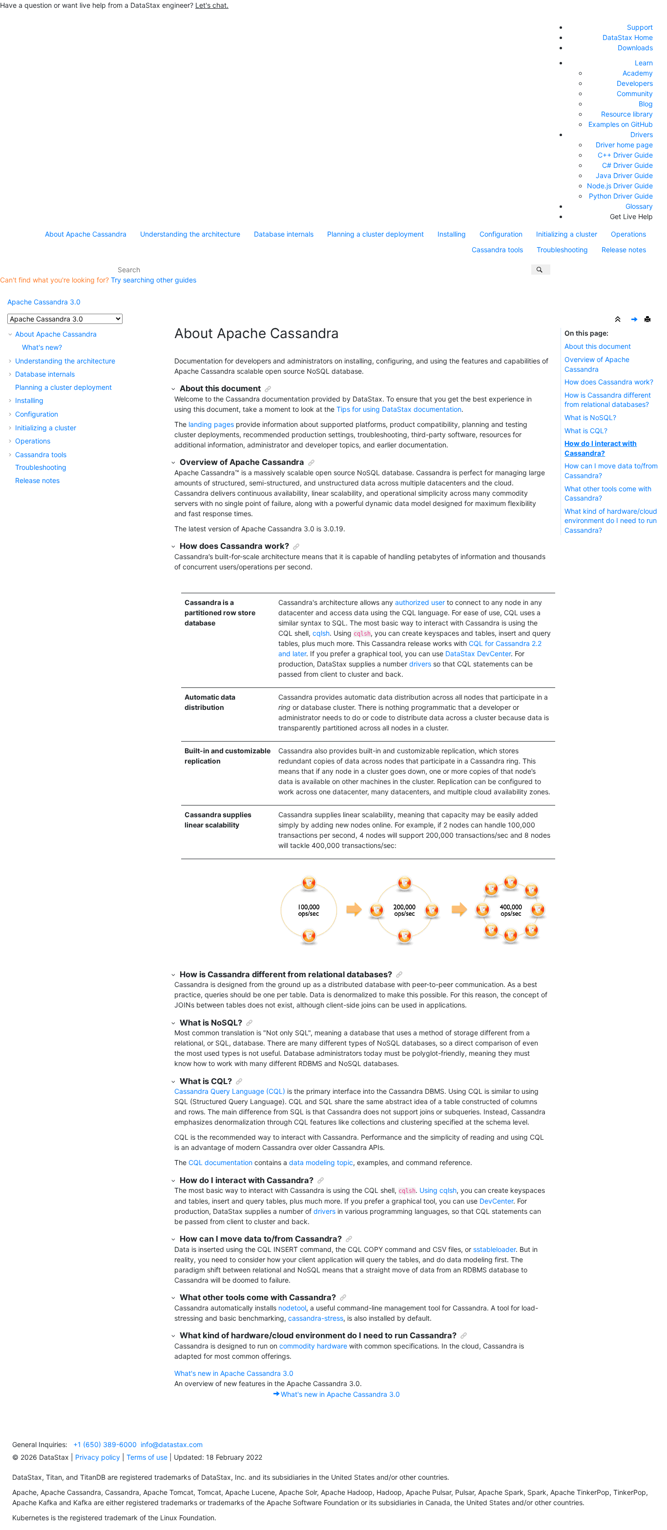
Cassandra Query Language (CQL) (229, 1091)
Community (635, 93)
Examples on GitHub (620, 124)
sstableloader (494, 1249)
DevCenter (496, 1201)
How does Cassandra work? (608, 382)
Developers (635, 83)
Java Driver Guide (624, 175)
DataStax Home (628, 37)
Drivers (641, 134)
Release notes (624, 249)
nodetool (292, 1308)
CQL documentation (220, 1162)
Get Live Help (631, 216)
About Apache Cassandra (85, 234)
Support (640, 27)
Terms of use (146, 1457)
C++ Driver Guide (625, 155)
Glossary (639, 206)
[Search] (540, 269)
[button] (11, 334)
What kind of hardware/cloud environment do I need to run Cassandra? (610, 520)
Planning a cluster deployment (375, 234)
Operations (628, 234)
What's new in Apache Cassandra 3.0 (233, 1373)
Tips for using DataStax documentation (398, 409)
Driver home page (624, 145)
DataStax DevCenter (478, 653)
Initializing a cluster (566, 234)
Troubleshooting (562, 249)
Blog (646, 104)
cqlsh (321, 633)
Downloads (635, 47)
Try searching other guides (153, 280)
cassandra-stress (315, 1318)
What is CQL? (585, 430)
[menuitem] (85, 234)
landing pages (211, 424)
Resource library (627, 114)
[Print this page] (648, 319)
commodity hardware (313, 1346)
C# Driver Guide (627, 165)
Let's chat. (212, 5)
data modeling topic (321, 1162)
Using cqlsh (438, 1190)
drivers (420, 664)
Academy (638, 73)
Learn (644, 63)
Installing (452, 234)
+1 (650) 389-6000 (105, 1444)
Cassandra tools (497, 249)
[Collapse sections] (618, 319)
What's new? (42, 347)
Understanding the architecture (190, 234)
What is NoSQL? (590, 417)
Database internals (283, 234)
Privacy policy (97, 1457)
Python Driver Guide (621, 196)
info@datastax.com (172, 1444)
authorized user (420, 602)
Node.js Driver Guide (620, 185)
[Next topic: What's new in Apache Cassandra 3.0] (635, 320)
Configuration (500, 234)
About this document (597, 346)
